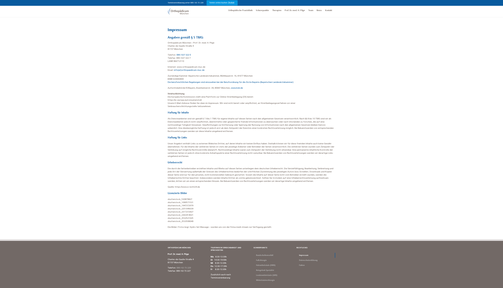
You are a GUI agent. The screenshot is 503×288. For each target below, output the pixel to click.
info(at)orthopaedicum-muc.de (189, 70)
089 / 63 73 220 (183, 268)
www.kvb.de (237, 88)
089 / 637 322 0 (183, 55)
